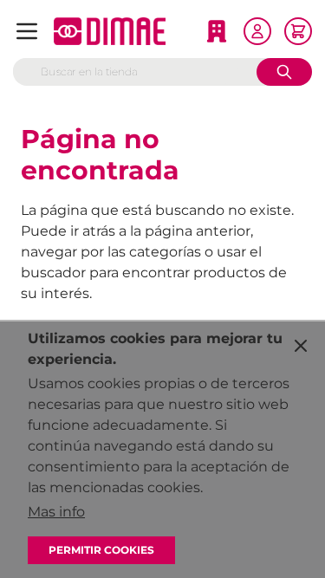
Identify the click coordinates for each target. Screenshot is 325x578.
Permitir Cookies (101, 549)
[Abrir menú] (27, 31)
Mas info (56, 511)
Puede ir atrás (68, 231)
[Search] (284, 72)
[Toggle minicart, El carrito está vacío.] (298, 31)
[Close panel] (300, 345)
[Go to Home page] (110, 31)
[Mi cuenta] (257, 31)
